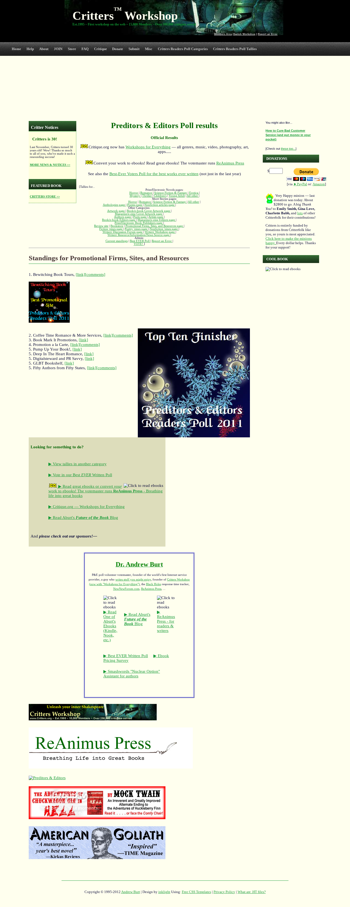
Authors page (123, 216)
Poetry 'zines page (136, 228)
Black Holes (153, 584)
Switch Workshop (244, 34)
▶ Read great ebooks (76, 486)
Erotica (194, 192)
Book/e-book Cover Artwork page (149, 210)
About (43, 49)
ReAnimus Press (230, 163)
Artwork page (116, 210)
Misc (148, 49)
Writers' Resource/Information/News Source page (138, 234)
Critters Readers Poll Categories (183, 49)
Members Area (223, 34)
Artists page (156, 216)
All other (193, 195)
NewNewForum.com (126, 588)
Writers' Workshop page (160, 231)
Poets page (140, 216)
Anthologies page (114, 204)
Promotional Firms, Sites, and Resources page (155, 225)
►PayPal (300, 184)
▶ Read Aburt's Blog (83, 517)
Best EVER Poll (140, 240)
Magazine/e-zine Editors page (157, 219)
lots (300, 213)
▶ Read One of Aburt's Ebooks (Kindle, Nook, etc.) (110, 626)
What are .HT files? (252, 892)
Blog (137, 619)
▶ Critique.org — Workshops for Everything (86, 506)
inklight (164, 892)
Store (72, 49)
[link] (80, 274)
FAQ (85, 49)
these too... (288, 148)
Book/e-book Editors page (119, 219)
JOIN (58, 49)
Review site (101, 225)
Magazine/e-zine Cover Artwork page (139, 213)
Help (30, 49)
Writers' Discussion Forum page (123, 231)
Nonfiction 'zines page (164, 228)
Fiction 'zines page (111, 228)
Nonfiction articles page (159, 204)
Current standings (117, 240)
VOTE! (139, 243)
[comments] (95, 274)
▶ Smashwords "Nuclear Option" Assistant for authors (131, 673)
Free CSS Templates (196, 892)
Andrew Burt (130, 892)
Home (16, 49)
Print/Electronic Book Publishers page (139, 222)
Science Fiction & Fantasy (171, 192)
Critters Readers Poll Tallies (235, 49)
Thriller (147, 195)
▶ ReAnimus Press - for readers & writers (166, 621)
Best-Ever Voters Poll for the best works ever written (154, 174)
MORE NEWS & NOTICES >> (50, 164)
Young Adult (177, 195)
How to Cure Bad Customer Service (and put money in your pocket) (288, 135)
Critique (100, 49)
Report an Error (268, 34)
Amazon (319, 184)
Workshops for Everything (148, 147)
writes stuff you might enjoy (133, 579)
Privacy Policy (224, 892)
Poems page (135, 204)
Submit (134, 49)
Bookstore (116, 225)
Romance (146, 192)
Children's (160, 195)
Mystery (135, 195)
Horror (134, 192)
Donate (117, 49)
